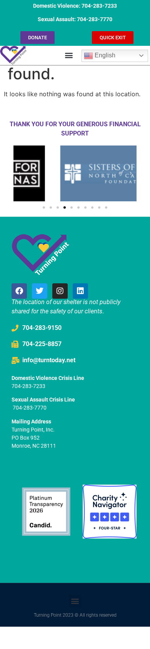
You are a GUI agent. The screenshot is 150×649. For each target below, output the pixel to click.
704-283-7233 (28, 386)
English (104, 55)
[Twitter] (39, 291)
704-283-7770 (30, 408)
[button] (68, 55)
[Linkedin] (80, 291)
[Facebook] (19, 291)
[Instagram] (60, 291)
